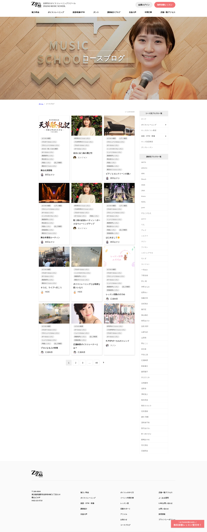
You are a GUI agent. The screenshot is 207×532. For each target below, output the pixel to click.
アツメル (123, 514)
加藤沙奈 (144, 298)
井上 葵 (144, 281)
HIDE (143, 185)
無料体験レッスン (164, 5)
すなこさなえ (146, 213)
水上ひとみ (145, 377)
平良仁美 (144, 355)
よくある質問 (164, 498)
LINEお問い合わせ (165, 503)
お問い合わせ (164, 509)
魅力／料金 (84, 492)
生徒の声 (83, 514)
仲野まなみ (145, 287)
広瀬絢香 (144, 360)
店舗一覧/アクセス (165, 492)
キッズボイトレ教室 (148, 130)
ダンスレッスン (147, 147)
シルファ (144, 236)
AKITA (143, 162)
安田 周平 (144, 326)
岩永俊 (143, 349)
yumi (143, 207)
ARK (143, 173)
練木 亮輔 (144, 417)
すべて (143, 119)
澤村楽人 (144, 394)
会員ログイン (144, 5)
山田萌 (143, 338)
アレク (143, 230)
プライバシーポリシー (167, 519)
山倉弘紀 (144, 332)
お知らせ (123, 519)
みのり (143, 219)
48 (96, 363)
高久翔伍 (144, 445)
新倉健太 (144, 366)
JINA (143, 191)
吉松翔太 (144, 304)
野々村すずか (146, 434)
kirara (143, 196)
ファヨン (144, 247)
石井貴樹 (144, 411)
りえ (143, 224)
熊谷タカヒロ (146, 406)
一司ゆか (144, 270)
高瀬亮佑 (144, 451)
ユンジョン (145, 264)
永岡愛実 (144, 383)
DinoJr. (144, 179)
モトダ (143, 258)
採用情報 (162, 514)
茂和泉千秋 (145, 422)
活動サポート (125, 509)
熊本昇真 (144, 400)
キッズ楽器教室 (147, 142)
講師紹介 (83, 509)
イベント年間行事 (127, 498)
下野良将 (144, 275)
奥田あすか (145, 321)
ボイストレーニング (88, 498)
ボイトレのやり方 (127, 492)
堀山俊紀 (144, 315)
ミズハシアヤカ (147, 253)
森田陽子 (144, 372)
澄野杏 (143, 389)
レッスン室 (124, 503)
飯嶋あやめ (145, 439)
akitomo (144, 168)
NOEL (143, 202)
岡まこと (144, 343)
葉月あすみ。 (146, 428)
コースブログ (125, 525)
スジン (143, 241)
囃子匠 (143, 309)
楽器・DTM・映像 (87, 503)
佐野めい (144, 292)
